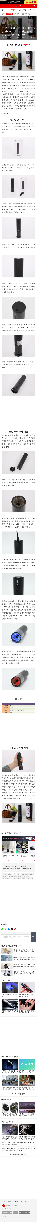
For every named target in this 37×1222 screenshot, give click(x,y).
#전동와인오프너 (7, 874)
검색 (34, 5)
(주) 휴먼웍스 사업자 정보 (12, 1205)
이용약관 (15, 1212)
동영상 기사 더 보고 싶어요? (18, 1154)
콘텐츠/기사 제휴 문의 (24, 1212)
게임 (24, 10)
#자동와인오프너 (14, 876)
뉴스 (7, 10)
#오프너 (23, 874)
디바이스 (14, 10)
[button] (33, 847)
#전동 (14, 874)
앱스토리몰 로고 (3, 1205)
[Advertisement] (18, 415)
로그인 (3, 1201)
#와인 (18, 874)
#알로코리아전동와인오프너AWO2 (23, 878)
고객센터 (17, 1201)
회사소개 (23, 1201)
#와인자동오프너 (24, 876)
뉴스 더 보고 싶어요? (18, 1094)
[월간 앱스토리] (18, 6)
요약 (33, 37)
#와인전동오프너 (7, 878)
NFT (29, 10)
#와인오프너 (30, 874)
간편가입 (10, 1201)
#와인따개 (5, 876)
